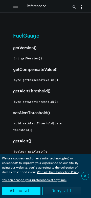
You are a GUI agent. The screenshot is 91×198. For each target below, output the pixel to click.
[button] (82, 7)
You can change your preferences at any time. (34, 180)
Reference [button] (35, 6)
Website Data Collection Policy (58, 172)
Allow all (21, 190)
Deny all (62, 190)
